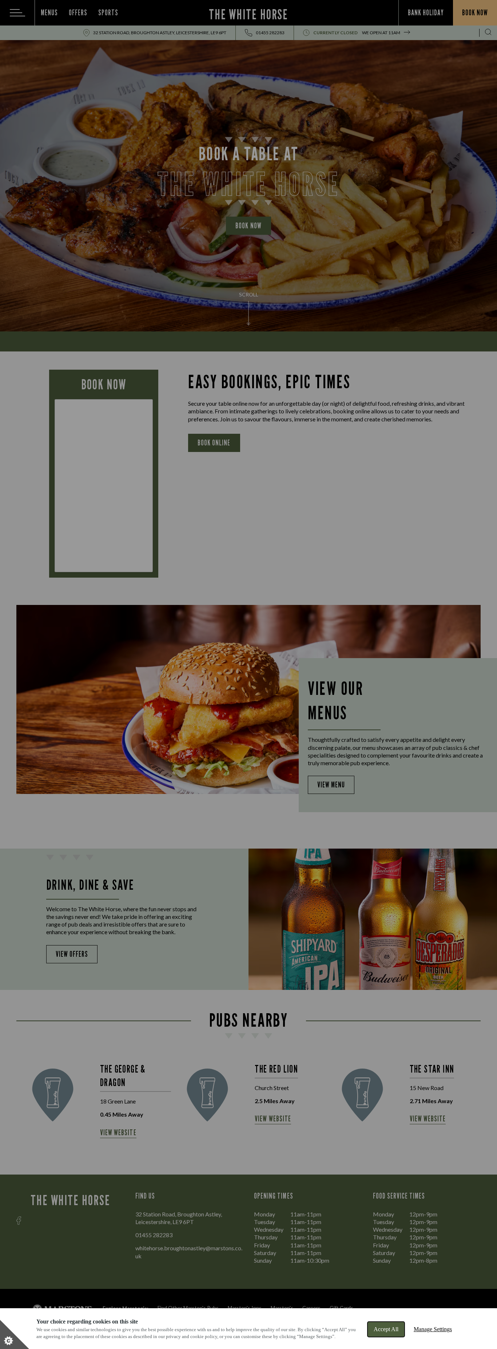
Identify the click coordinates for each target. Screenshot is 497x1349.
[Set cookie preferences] (14, 1334)
